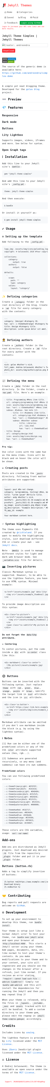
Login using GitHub (31, 23)
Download (8, 50)
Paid (35, 17)
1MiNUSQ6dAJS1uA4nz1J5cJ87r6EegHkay (29, 1082)
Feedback (12, 23)
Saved (10, 17)
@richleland (24, 532)
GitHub (21, 905)
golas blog (32, 89)
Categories (26, 12)
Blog (23, 17)
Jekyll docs (9, 545)
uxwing (30, 1032)
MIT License (34, 1052)
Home (9, 12)
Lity (8, 1041)
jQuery (13, 1049)
